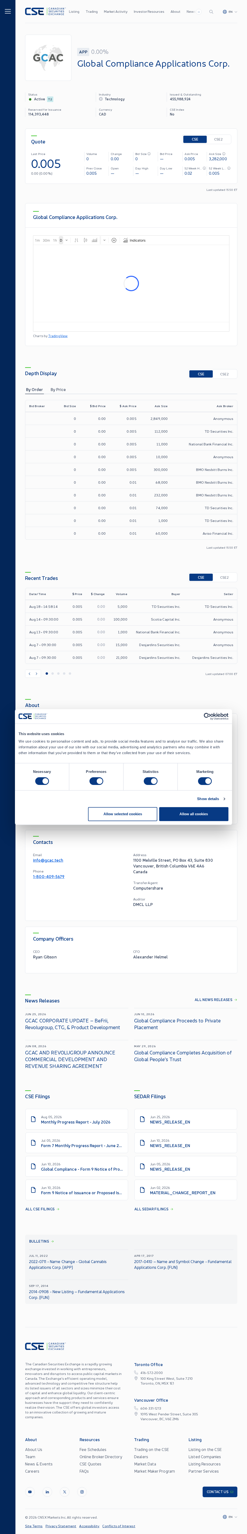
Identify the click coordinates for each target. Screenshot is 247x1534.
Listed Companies (205, 1456)
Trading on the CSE (151, 1449)
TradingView (58, 336)
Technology (114, 98)
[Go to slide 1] (47, 674)
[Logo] (45, 11)
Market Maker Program (154, 1471)
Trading (92, 11)
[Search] (212, 11)
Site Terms (34, 1525)
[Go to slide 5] (70, 674)
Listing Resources (205, 1463)
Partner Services (204, 1471)
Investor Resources (149, 11)
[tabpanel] (131, 474)
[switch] (96, 781)
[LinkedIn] (47, 1492)
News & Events (39, 1463)
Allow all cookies (193, 814)
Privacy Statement (61, 1525)
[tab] (34, 389)
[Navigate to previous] (29, 674)
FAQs (84, 1471)
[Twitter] (64, 1492)
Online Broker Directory (101, 1456)
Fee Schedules (93, 1449)
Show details (208, 799)
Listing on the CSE (205, 1449)
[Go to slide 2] (53, 674)
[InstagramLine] (82, 1492)
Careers (32, 1471)
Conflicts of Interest (118, 1525)
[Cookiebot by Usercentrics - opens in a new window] (207, 716)
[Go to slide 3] (58, 674)
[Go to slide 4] (64, 674)
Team (30, 1456)
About (175, 11)
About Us (33, 1449)
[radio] (195, 139)
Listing (74, 11)
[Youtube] (30, 1492)
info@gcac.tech (48, 860)
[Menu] (8, 11)
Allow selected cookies (122, 814)
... (199, 11)
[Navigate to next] (37, 674)
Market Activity (116, 11)
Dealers (141, 1456)
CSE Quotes (91, 1463)
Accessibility (89, 1525)
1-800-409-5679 (48, 876)
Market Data (145, 1463)
